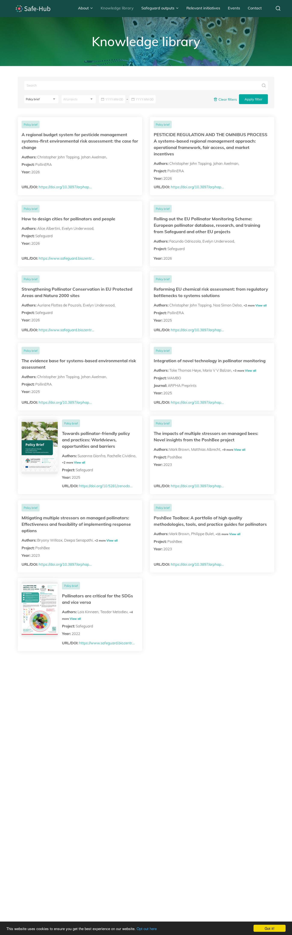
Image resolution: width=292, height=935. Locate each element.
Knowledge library (117, 8)
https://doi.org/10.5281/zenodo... (106, 486)
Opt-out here (147, 928)
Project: (28, 164)
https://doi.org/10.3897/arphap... (65, 187)
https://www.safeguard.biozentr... (66, 258)
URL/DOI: (30, 187)
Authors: (29, 157)
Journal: (160, 385)
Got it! (269, 928)
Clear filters (227, 99)
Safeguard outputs (157, 8)
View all (261, 305)
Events (234, 8)
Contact (255, 8)
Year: (26, 172)
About (83, 8)
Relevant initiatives (203, 8)
